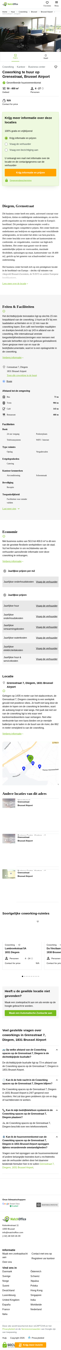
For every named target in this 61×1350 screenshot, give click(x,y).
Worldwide (36, 1304)
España (6, 1304)
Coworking (23, 12)
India (33, 1300)
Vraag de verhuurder (20, 144)
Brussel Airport (47, 12)
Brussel (34, 12)
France (6, 1309)
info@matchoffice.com (12, 1232)
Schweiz (35, 1276)
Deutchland (8, 1290)
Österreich (35, 1271)
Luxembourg (9, 1295)
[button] (12, 802)
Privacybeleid (8, 1329)
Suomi (5, 1285)
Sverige (6, 1276)
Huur (13, 12)
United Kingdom (10, 1300)
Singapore (35, 1295)
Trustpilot (6, 192)
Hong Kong (36, 1290)
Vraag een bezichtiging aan (23, 150)
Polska (34, 1285)
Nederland (36, 1309)
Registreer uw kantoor (43, 1258)
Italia (4, 1314)
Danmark (7, 1271)
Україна (34, 1281)
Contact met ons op (42, 1253)
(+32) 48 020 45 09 (11, 1236)
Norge (5, 1281)
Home (4, 12)
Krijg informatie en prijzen (22, 138)
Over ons (7, 1262)
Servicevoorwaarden (31, 1329)
